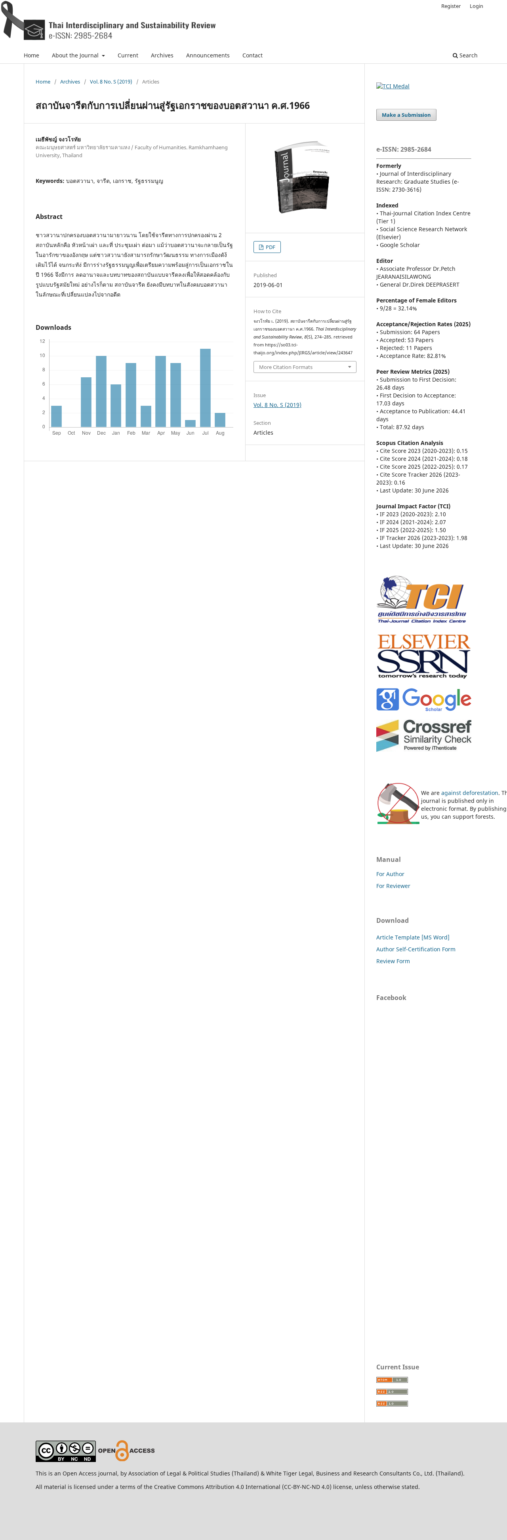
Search (468, 55)
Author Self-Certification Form (416, 949)
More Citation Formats (286, 367)
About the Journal (76, 55)
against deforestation (469, 793)
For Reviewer (393, 886)
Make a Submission (406, 114)
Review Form (393, 961)
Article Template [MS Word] (413, 937)
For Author (390, 874)
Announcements (208, 55)
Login (476, 6)
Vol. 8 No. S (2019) (111, 81)
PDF (270, 247)
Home (31, 55)
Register (451, 6)
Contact (252, 55)
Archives (162, 55)
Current (128, 55)
